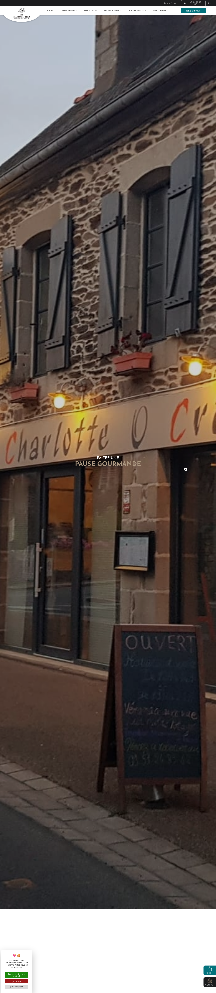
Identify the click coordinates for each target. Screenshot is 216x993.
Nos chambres (69, 10)
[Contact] (209, 980)
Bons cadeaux (160, 10)
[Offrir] (209, 968)
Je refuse (17, 981)
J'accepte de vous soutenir (16, 975)
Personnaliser (16, 986)
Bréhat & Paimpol (113, 10)
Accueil (51, 10)
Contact (209, 985)
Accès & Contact (137, 10)
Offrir (209, 973)
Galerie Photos (170, 3)
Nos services (90, 10)
